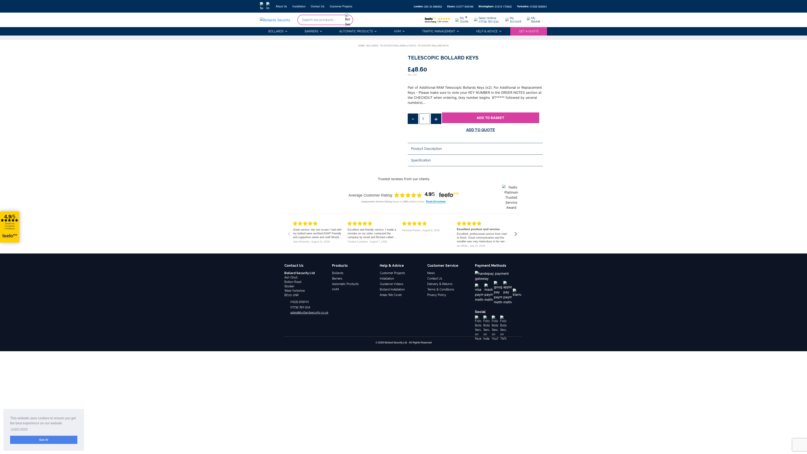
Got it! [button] (43, 439)
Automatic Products (356, 31)
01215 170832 (503, 6)
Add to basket (490, 118)
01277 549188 (464, 6)
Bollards (276, 31)
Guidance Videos (391, 284)
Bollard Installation (392, 289)
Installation (299, 6)
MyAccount (515, 19)
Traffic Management (438, 31)
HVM (397, 31)
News (431, 273)
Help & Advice (487, 31)
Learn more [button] (19, 429)
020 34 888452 (433, 6)
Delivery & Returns (439, 284)
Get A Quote (529, 31)
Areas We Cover (391, 295)
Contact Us (317, 6)
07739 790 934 (300, 307)
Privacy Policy (436, 295)
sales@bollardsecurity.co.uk (309, 312)
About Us (281, 6)
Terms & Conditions (440, 289)
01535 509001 (538, 6)
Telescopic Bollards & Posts (398, 45)
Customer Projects (341, 6)
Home (361, 45)
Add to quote (480, 130)
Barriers (311, 31)
